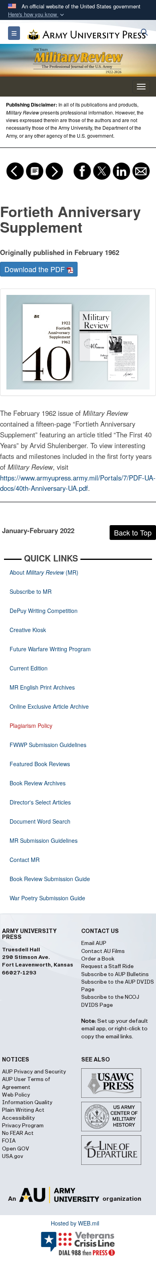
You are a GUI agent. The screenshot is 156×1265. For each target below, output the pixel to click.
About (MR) (44, 572)
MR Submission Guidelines (44, 840)
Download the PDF (35, 269)
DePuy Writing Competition (44, 611)
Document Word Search (40, 821)
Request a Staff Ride (107, 966)
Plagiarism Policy (31, 725)
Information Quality (27, 1102)
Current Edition (29, 668)
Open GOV (15, 1149)
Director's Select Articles (40, 802)
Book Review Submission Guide (50, 879)
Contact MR (25, 860)
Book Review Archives (38, 783)
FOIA (9, 1141)
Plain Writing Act (23, 1110)
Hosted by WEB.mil (75, 1223)
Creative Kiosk (28, 630)
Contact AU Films (103, 951)
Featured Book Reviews (40, 764)
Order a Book (97, 959)
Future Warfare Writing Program (50, 649)
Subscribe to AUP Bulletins (115, 974)
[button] (37, 14)
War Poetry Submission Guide (47, 898)
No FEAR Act (18, 1133)
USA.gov (12, 1156)
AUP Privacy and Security (34, 1072)
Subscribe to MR (31, 591)
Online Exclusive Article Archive (49, 706)
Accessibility (18, 1118)
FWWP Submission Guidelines (48, 745)
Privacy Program (23, 1126)
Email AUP (93, 943)
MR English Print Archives (42, 687)
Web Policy (16, 1095)
